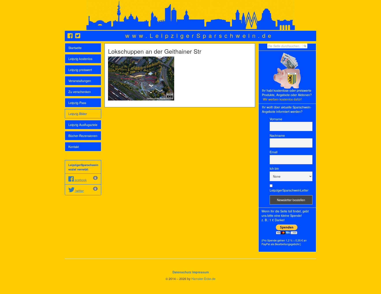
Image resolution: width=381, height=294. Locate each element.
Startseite (75, 48)
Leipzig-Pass (77, 102)
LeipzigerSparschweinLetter (289, 190)
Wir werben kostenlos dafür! (282, 99)
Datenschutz (181, 272)
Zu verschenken (79, 91)
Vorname (276, 119)
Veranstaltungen (79, 81)
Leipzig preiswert (80, 70)
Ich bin (274, 168)
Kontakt (73, 146)
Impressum (200, 272)
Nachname (277, 135)
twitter (79, 190)
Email (273, 152)
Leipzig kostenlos (80, 59)
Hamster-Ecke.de (203, 278)
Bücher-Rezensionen (82, 135)
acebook (80, 180)
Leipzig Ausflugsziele (82, 124)
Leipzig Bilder (77, 113)
